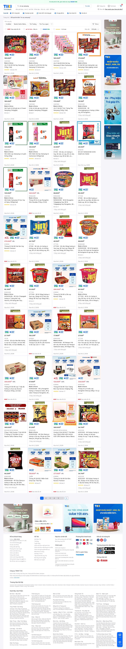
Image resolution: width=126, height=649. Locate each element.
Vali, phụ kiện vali (68, 597)
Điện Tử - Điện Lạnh (102, 593)
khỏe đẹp (37, 9)
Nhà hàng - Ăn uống (83, 628)
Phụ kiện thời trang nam (62, 602)
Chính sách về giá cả (60, 547)
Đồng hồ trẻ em (69, 609)
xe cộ (26, 9)
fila (28, 586)
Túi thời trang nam (36, 641)
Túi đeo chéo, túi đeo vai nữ (38, 636)
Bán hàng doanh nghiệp (40, 557)
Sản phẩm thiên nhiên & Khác (18, 635)
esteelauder (20, 585)
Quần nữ (42, 595)
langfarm (17, 586)
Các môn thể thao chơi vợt (106, 613)
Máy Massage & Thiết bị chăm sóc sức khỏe (19, 634)
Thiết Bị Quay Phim (105, 629)
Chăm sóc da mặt (14, 630)
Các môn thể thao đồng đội (106, 612)
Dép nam (39, 629)
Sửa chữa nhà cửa (60, 624)
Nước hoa (15, 638)
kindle (77, 585)
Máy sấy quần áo (104, 601)
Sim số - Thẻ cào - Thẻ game (87, 631)
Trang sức (55, 608)
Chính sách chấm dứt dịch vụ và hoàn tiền (64, 561)
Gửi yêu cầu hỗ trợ (14, 544)
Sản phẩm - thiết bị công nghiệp (84, 604)
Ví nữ (47, 636)
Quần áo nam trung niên (40, 612)
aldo (65, 585)
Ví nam (33, 642)
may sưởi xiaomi (104, 640)
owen (36, 585)
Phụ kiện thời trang (58, 600)
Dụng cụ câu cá (103, 611)
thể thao (52, 9)
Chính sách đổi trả (14, 553)
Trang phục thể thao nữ (102, 606)
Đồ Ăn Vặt (58, 640)
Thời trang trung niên (39, 601)
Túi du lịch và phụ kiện (61, 595)
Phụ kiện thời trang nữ (58, 601)
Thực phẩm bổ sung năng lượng (106, 616)
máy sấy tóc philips (107, 637)
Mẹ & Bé (84, 601)
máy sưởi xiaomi (107, 641)
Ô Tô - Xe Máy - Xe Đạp (82, 634)
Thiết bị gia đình (23, 644)
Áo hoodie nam (38, 608)
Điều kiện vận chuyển (39, 559)
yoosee (96, 585)
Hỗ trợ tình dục (22, 638)
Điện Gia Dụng (14, 643)
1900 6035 (16, 577)
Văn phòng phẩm (87, 643)
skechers (60, 585)
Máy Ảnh (109, 631)
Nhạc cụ (65, 629)
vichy (25, 586)
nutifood (73, 585)
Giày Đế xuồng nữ (41, 623)
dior (16, 585)
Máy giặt (101, 598)
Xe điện (89, 636)
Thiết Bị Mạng (61, 616)
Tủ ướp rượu (112, 601)
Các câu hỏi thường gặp (16, 542)
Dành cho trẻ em (17, 615)
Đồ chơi (25, 595)
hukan (21, 586)
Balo (54, 595)
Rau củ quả (15, 610)
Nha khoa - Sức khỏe (84, 629)
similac (103, 585)
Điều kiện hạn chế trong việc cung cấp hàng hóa (64, 550)
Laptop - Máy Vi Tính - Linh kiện (62, 612)
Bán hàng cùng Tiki (60, 541)
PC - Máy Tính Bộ (60, 618)
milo (56, 585)
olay (100, 585)
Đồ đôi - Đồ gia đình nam (43, 610)
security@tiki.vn (22, 561)
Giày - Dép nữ (35, 617)
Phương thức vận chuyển (16, 548)
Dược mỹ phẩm (23, 640)
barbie (32, 585)
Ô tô (83, 637)
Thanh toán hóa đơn (80, 625)
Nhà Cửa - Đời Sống (59, 621)
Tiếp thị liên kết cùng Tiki (40, 555)
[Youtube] (101, 540)
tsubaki (32, 586)
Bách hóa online (82, 602)
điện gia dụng (19, 9)
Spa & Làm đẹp (85, 627)
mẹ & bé (31, 9)
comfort (108, 585)
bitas (112, 585)
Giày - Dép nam (36, 626)
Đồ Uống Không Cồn (62, 641)
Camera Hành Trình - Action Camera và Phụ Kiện (105, 626)
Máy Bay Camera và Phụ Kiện (105, 630)
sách (47, 9)
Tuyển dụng (37, 543)
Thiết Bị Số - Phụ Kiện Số (82, 611)
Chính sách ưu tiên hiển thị (61, 555)
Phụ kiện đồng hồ (60, 609)
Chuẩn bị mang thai (17, 603)
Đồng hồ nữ (61, 608)
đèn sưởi (104, 636)
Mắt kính (66, 601)
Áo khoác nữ (43, 597)
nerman (82, 585)
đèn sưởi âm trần (103, 645)
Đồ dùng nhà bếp (14, 644)
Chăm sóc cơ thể (17, 633)
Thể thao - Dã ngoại (82, 598)
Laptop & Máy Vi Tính (86, 603)
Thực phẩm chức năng (18, 631)
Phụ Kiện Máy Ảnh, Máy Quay (103, 623)
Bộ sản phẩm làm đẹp (19, 639)
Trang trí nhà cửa (57, 623)
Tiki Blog (36, 541)
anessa (91, 585)
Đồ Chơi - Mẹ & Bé (15, 593)
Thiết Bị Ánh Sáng (106, 624)
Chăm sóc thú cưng (58, 636)
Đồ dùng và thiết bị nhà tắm (63, 627)
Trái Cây (12, 608)
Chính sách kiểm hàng (15, 551)
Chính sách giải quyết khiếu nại (42, 549)
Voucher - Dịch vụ (80, 624)
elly (53, 585)
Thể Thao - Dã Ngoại (102, 604)
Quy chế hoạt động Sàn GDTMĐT (63, 539)
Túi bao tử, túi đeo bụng (44, 644)
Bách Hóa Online (58, 634)
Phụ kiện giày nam (38, 630)
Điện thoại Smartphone (15, 623)
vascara (12, 585)
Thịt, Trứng (17, 608)
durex (44, 585)
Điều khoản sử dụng (39, 551)
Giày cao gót (34, 619)
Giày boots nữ (37, 621)
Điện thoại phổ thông (18, 624)
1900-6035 (17, 539)
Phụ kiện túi (47, 638)
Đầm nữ (37, 595)
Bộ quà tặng (60, 642)
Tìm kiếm (87, 6)
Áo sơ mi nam (41, 607)
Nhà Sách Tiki (79, 641)
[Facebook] (98, 540)
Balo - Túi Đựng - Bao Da (105, 627)
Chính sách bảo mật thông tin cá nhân (43, 547)
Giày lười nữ (44, 621)
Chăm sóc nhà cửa (19, 618)
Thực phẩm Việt (23, 610)
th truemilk (27, 585)
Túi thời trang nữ (36, 634)
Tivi (100, 599)
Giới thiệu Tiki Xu (38, 553)
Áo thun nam (34, 606)
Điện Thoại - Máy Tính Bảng (18, 621)
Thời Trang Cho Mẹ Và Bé (16, 595)
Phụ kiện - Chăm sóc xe (80, 636)
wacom (87, 585)
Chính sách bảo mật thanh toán (42, 545)
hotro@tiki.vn (22, 559)
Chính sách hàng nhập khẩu (16, 557)
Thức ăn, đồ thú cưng (18, 616)
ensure (40, 585)
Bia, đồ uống (15, 614)
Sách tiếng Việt (78, 643)
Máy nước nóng (105, 599)
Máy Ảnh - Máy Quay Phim (104, 621)
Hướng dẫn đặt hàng (15, 546)
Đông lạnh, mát (20, 611)
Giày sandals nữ (40, 620)
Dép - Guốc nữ (42, 619)
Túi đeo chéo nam (40, 642)
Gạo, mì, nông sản (17, 612)
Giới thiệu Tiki (37, 539)
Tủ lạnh (101, 597)
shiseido (12, 586)
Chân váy (42, 598)
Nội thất (60, 625)
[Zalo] (105, 540)
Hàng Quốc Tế (79, 593)
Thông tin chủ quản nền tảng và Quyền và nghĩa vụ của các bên (64, 565)
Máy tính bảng (16, 625)
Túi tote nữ (40, 638)
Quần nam (41, 606)
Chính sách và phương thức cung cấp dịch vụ (64, 558)
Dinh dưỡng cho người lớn (19, 601)
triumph (68, 585)
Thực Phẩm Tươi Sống (16, 606)
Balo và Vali (56, 593)
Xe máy (79, 637)
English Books (83, 644)
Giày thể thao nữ (109, 615)
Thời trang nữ (35, 593)
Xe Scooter (88, 637)
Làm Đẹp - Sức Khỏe (16, 628)
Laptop (67, 618)
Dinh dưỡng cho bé (17, 599)
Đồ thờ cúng (59, 629)
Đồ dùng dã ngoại (106, 607)
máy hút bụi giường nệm (105, 642)
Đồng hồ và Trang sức (59, 606)
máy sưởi (98, 636)
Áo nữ (32, 595)
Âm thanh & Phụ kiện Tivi (102, 595)
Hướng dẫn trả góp (14, 555)
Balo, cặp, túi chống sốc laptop (63, 596)
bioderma (49, 585)
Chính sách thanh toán (60, 553)
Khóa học (87, 625)
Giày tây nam (42, 627)
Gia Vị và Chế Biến (60, 638)
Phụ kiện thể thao (106, 608)
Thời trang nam (36, 604)
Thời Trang (88, 595)
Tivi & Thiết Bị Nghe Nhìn (83, 606)
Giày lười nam (34, 627)
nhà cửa (43, 9)
